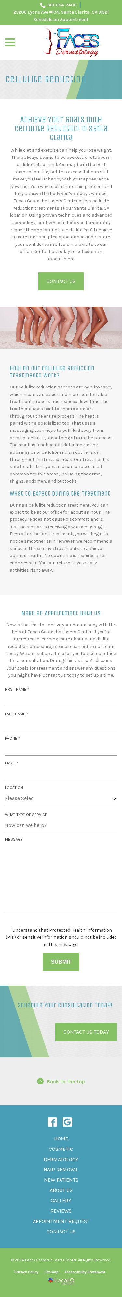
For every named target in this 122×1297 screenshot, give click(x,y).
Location (14, 787)
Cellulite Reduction (45, 79)
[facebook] (52, 1122)
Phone (13, 739)
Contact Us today (86, 1032)
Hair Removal (61, 1169)
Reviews (61, 1211)
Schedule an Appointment (61, 19)
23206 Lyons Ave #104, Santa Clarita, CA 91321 (61, 12)
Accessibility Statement (84, 1272)
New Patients (61, 1180)
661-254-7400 (62, 5)
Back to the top (66, 1081)
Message (14, 839)
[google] (67, 1122)
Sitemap (51, 1272)
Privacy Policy (26, 1272)
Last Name (18, 714)
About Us (61, 1190)
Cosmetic (61, 1149)
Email (13, 763)
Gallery (61, 1200)
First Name (18, 690)
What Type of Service (26, 814)
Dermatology (61, 1159)
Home (61, 1139)
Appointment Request (61, 1221)
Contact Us (61, 281)
